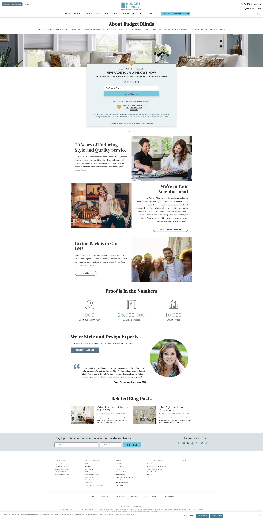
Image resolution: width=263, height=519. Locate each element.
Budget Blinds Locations (61, 469)
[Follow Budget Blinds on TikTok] (206, 443)
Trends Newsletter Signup (154, 469)
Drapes (99, 14)
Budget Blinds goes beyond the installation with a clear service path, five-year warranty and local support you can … (113, 420)
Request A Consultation (61, 464)
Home (127, 131)
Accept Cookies (217, 516)
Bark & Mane (88, 466)
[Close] (259, 515)
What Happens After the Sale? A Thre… (112, 409)
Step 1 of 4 (133, 82)
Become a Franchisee (85, 350)
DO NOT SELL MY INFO (150, 496)
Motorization (111, 14)
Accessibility (134, 496)
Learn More (86, 273)
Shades (77, 14)
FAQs (148, 477)
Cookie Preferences (168, 496)
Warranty (118, 480)
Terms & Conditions (119, 496)
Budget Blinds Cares (122, 472)
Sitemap (91, 496)
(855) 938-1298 (253, 8)
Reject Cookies (202, 516)
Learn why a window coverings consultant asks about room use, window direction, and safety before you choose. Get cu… (175, 420)
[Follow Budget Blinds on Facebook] (179, 443)
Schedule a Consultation (175, 13)
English (27, 4)
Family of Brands (92, 460)
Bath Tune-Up (89, 469)
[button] (251, 4)
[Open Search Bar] (258, 14)
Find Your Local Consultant (170, 229)
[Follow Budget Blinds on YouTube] (193, 443)
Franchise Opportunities (12, 4)
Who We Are (119, 464)
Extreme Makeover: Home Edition (156, 466)
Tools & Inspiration (155, 460)
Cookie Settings (188, 516)
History (118, 469)
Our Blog (182, 460)
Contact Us (59, 460)
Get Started (131, 94)
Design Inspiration (152, 472)
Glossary (149, 474)
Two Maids (88, 482)
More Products (139, 14)
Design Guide (151, 464)
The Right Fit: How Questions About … (171, 409)
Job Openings (120, 485)
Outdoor (125, 14)
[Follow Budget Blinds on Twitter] (197, 443)
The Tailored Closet (90, 480)
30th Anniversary (121, 474)
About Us (153, 14)
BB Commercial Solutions (92, 464)
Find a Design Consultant (61, 466)
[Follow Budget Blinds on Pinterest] (202, 443)
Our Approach (120, 466)
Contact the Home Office (61, 474)
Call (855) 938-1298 (60, 472)
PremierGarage (89, 477)
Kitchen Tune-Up (90, 472)
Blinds (68, 14)
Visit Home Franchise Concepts (94, 485)
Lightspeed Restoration (92, 474)
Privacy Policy (163, 117)
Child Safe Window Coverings (124, 477)
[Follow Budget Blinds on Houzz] (188, 443)
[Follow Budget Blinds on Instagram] (183, 443)
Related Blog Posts (131, 398)
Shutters (88, 14)
